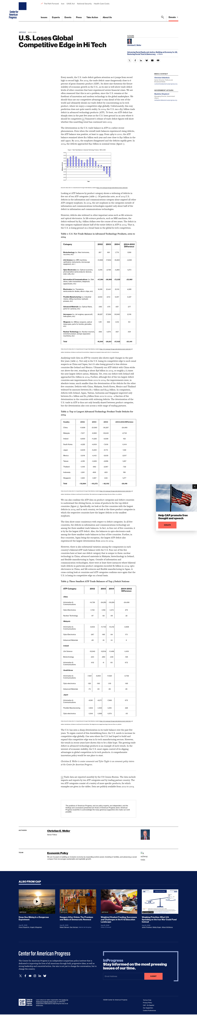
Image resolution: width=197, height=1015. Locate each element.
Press (79, 17)
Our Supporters (148, 1008)
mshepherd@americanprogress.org (165, 100)
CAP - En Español (148, 1005)
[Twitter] (20, 976)
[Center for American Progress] (23, 10)
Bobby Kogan (157, 927)
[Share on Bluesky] (146, 60)
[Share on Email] (152, 60)
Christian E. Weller (58, 831)
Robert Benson (64, 927)
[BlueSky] (45, 976)
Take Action (92, 17)
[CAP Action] (26, 1002)
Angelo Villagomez (36, 927)
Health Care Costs (101, 4)
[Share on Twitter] (129, 60)
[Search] (162, 18)
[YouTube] (30, 976)
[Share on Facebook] (135, 60)
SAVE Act (71, 4)
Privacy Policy (147, 1002)
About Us (107, 17)
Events (68, 17)
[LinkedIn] (39, 976)
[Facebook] (25, 976)
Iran (62, 4)
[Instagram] (35, 976)
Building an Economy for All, (167, 52)
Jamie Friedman (147, 927)
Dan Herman (74, 927)
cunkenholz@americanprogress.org (165, 84)
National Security (84, 4)
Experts (56, 17)
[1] (83, 118)
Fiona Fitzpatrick (24, 927)
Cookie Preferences (149, 1010)
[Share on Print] (158, 60)
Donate (172, 17)
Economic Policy (57, 853)
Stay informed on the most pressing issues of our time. (135, 964)
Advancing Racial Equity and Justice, (141, 52)
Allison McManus (167, 927)
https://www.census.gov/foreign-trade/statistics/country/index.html (112, 187)
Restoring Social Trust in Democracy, (141, 54)
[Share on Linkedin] (141, 60)
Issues (44, 17)
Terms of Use (147, 1000)
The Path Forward (51, 4)
